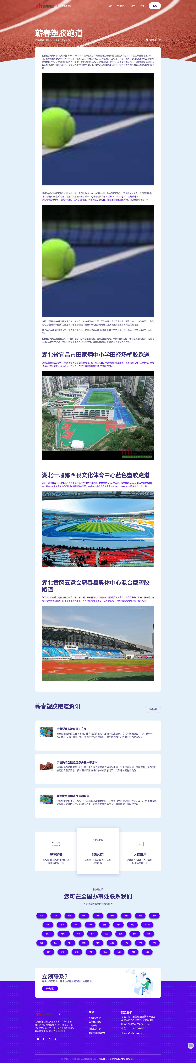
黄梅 (133, 952)
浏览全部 (153, 709)
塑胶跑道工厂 (95, 1029)
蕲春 (91, 952)
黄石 (98, 915)
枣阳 (69, 943)
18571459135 (154, 40)
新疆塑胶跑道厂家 (97, 1033)
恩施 (104, 925)
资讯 (142, 6)
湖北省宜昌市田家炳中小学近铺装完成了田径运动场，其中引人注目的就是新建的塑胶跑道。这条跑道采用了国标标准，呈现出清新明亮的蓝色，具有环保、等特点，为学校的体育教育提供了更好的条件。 (98, 364)
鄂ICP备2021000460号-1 (122, 1059)
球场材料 (121, 6)
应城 (112, 943)
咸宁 (69, 915)
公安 (147, 952)
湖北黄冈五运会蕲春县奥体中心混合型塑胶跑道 (96, 586)
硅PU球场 (120, 197)
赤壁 (62, 952)
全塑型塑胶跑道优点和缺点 (73, 796)
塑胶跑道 (56, 854)
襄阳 (118, 925)
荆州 (90, 925)
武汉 (41, 915)
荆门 (62, 925)
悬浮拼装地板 (80, 200)
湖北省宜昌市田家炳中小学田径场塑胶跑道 (96, 355)
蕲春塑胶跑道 (65, 6)
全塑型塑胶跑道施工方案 (72, 728)
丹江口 (48, 934)
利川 (92, 934)
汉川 (140, 943)
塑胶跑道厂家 (95, 1018)
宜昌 (55, 915)
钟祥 (98, 943)
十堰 (154, 915)
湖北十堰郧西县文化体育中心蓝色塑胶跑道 (96, 475)
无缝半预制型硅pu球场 (117, 200)
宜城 (84, 943)
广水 (76, 952)
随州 (112, 915)
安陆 (126, 943)
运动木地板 (66, 200)
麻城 (154, 943)
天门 (140, 915)
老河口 (63, 934)
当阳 (41, 943)
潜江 (76, 925)
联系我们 (50, 988)
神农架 (147, 925)
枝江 (55, 943)
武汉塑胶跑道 (95, 1022)
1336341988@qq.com (139, 1024)
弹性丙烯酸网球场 (50, 200)
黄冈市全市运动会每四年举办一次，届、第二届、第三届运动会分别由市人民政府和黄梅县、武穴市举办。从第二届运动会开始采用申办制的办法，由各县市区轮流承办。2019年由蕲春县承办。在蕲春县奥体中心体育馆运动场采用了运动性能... (98, 599)
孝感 (48, 925)
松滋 (134, 934)
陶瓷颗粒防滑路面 (96, 200)
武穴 (48, 952)
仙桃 (126, 915)
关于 (110, 6)
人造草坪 (110, 197)
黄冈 (132, 925)
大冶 (78, 934)
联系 (155, 6)
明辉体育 (103, 1059)
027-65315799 (135, 1028)
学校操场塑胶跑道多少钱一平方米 (77, 762)
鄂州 (84, 915)
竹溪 (105, 952)
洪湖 (106, 934)
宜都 (148, 934)
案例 (133, 6)
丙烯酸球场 (133, 197)
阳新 (119, 952)
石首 (120, 934)
